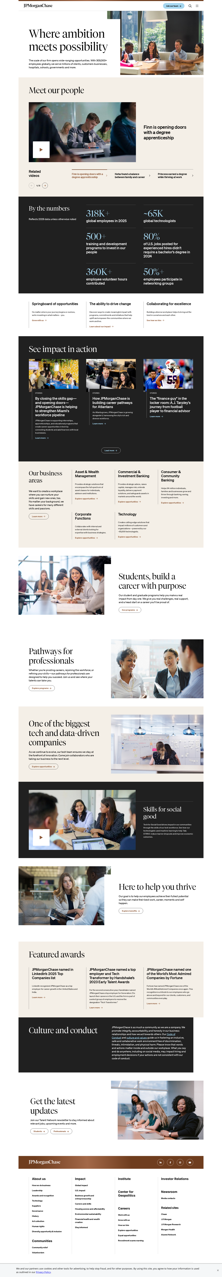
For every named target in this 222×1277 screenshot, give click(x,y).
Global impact (81, 1185)
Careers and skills (83, 1203)
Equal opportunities (127, 1235)
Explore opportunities (128, 1230)
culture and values (137, 1037)
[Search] (190, 5)
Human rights (38, 1226)
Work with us (124, 1215)
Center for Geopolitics (126, 1193)
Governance (37, 1211)
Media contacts (168, 1198)
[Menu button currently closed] (197, 5)
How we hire (123, 1225)
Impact (80, 1179)
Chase (164, 1214)
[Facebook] (170, 1162)
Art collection (38, 1221)
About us (39, 1179)
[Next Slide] (45, 185)
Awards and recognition (43, 1195)
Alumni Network (168, 1234)
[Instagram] (180, 1162)
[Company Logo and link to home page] (38, 8)
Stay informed (81, 1227)
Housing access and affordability (90, 1209)
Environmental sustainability (88, 1214)
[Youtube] (190, 1162)
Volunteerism (38, 1252)
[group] (89, 175)
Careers (124, 1208)
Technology (37, 1200)
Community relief (40, 1247)
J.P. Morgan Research (171, 1224)
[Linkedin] (160, 1162)
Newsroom (169, 1192)
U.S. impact (80, 1190)
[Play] (41, 149)
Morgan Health (168, 1229)
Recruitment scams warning (131, 1240)
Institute (124, 1179)
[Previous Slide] (31, 185)
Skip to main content (11, 2)
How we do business (41, 1185)
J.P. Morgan (166, 1219)
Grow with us (124, 1220)
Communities (42, 1241)
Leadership (37, 1190)
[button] (218, 1270)
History (35, 1216)
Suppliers (36, 1206)
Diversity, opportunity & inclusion (47, 1231)
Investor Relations (174, 1179)
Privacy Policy (43, 1272)
